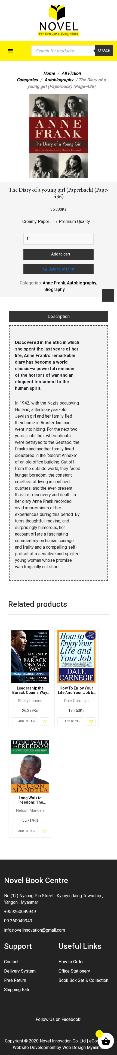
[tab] (58, 316)
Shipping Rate (17, 989)
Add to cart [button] (26, 721)
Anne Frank (54, 283)
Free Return (15, 980)
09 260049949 (18, 920)
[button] (80, 101)
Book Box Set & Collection (83, 980)
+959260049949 (20, 911)
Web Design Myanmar (83, 1047)
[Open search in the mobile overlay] (72, 50)
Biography (54, 289)
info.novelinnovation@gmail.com (34, 930)
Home (49, 73)
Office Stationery (74, 971)
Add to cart (60, 254)
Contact (11, 961)
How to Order (71, 961)
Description (59, 316)
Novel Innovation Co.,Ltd (63, 1041)
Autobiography (58, 79)
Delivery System (20, 971)
